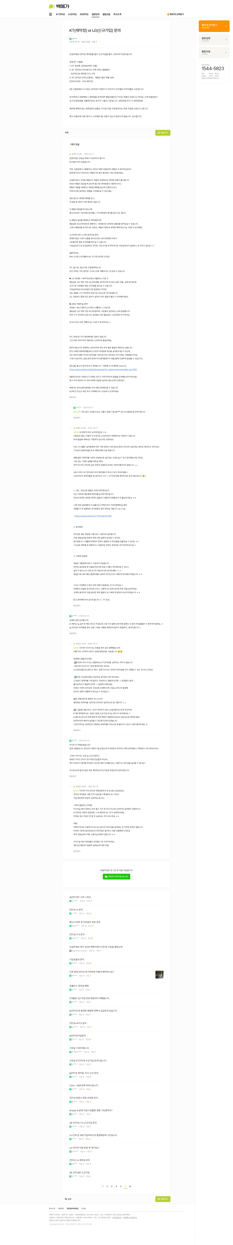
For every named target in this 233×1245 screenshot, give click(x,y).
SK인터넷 (84, 14)
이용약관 (61, 1208)
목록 (67, 132)
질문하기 (164, 132)
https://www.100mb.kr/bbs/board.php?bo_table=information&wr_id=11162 (103, 369)
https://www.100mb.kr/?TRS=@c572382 (93, 516)
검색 (69, 1199)
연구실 (83, 1208)
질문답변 (95, 14)
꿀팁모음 (106, 14)
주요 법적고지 (117, 1218)
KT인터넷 (60, 14)
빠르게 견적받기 (177, 14)
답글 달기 (72, 397)
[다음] (130, 1186)
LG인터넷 (72, 14)
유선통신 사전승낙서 (130, 1218)
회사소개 (117, 14)
